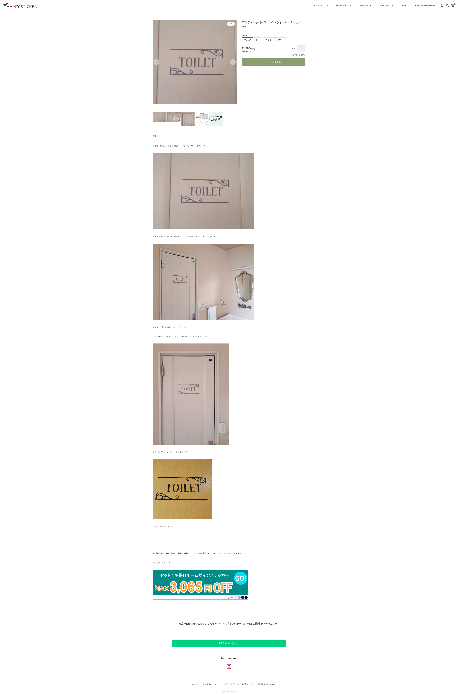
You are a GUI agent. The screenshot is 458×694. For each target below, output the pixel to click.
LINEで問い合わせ (229, 643)
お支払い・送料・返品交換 (425, 5)
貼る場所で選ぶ (342, 5)
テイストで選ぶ (318, 5)
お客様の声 (364, 5)
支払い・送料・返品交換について (242, 684)
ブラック (247, 39)
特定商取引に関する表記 (266, 684)
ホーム (185, 684)
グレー (258, 39)
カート (217, 684)
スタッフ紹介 (385, 5)
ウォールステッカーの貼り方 (201, 684)
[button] (447, 5)
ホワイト (281, 39)
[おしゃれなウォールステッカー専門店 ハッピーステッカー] (19, 5)
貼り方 (404, 5)
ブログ (225, 684)
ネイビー (269, 39)
